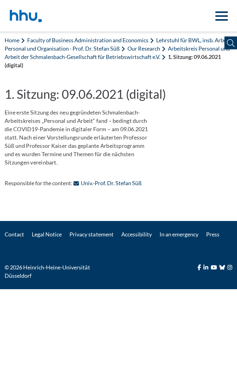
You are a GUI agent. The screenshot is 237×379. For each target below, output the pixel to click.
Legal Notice (47, 234)
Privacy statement (91, 234)
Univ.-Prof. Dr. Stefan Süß (111, 183)
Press (212, 234)
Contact (14, 234)
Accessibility (136, 234)
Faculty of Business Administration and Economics (87, 40)
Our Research (143, 48)
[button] (230, 43)
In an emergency (179, 234)
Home (12, 40)
